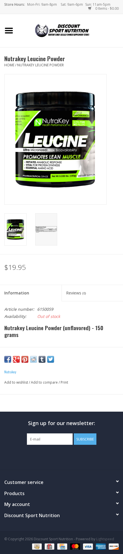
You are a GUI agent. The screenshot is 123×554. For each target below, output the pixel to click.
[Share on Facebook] (7, 359)
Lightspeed (105, 539)
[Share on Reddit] (33, 359)
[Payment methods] (36, 546)
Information (16, 293)
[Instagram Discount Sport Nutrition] (71, 456)
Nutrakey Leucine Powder (40, 65)
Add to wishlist (16, 382)
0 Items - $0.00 (106, 8)
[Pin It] (24, 359)
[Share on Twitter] (50, 359)
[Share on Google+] (16, 359)
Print (64, 382)
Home (9, 65)
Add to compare (45, 382)
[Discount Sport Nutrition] (70, 30)
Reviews (76, 293)
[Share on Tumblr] (42, 359)
